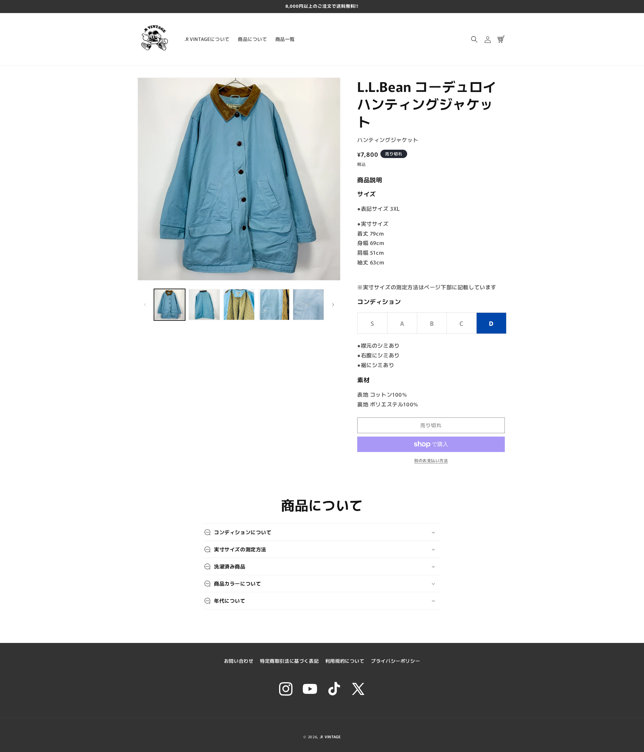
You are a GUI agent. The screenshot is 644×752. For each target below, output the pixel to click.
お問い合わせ (239, 660)
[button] (474, 39)
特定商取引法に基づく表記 (289, 660)
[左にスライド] (145, 304)
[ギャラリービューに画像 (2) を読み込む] (204, 304)
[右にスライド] (333, 304)
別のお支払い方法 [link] (431, 460)
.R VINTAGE (330, 736)
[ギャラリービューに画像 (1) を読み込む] (169, 304)
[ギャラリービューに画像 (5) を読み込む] (308, 304)
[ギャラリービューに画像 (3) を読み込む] (239, 304)
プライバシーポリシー (395, 660)
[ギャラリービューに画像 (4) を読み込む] (273, 304)
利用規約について (345, 660)
